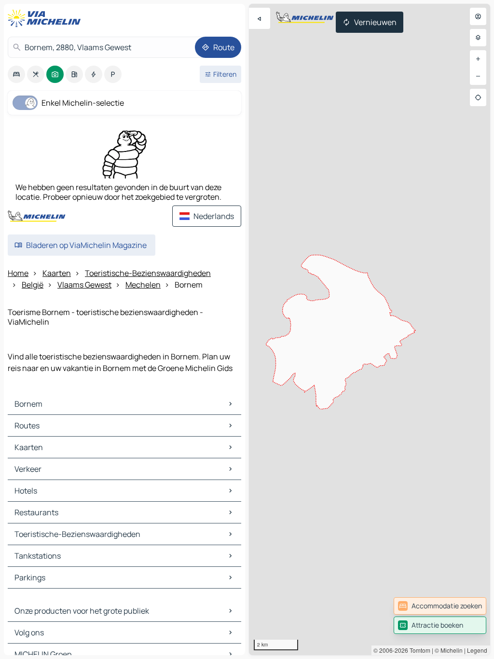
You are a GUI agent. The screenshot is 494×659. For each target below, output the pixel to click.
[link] (440, 606)
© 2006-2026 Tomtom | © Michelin (418, 650)
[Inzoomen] (478, 59)
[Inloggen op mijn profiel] (478, 16)
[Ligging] (478, 97)
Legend (477, 650)
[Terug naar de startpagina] (46, 18)
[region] (369, 329)
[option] (16, 74)
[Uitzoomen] (478, 76)
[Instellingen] (478, 37)
